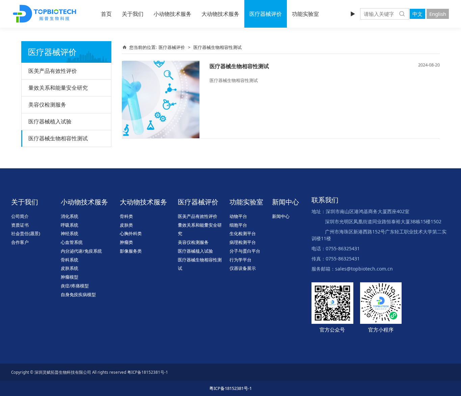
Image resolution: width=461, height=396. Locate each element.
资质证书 (20, 225)
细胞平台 (238, 225)
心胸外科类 (131, 233)
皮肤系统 (69, 268)
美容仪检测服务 (47, 104)
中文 (417, 13)
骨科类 (126, 216)
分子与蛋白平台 (244, 251)
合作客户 (20, 242)
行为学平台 (240, 260)
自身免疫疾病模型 (78, 294)
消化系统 (69, 216)
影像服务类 (131, 251)
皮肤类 (126, 225)
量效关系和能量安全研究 (58, 87)
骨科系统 (69, 260)
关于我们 (132, 14)
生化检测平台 (242, 233)
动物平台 (238, 216)
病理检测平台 (242, 242)
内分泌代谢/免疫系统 (81, 251)
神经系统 (69, 233)
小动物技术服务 (172, 14)
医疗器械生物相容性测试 (58, 138)
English (437, 13)
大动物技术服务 (220, 14)
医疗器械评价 (265, 14)
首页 (106, 14)
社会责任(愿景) (25, 233)
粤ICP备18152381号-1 (230, 388)
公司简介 (20, 216)
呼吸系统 (69, 225)
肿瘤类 (126, 242)
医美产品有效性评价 (52, 71)
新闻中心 (281, 216)
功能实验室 (305, 14)
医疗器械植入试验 (50, 121)
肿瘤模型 (69, 277)
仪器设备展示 (242, 268)
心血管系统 (72, 242)
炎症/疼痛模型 (75, 286)
